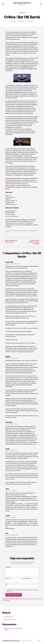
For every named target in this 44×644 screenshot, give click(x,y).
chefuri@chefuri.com (12, 185)
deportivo (20, 230)
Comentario (8, 567)
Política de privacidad (26, 640)
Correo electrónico (27, 578)
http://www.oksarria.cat (12, 216)
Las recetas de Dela (8, 616)
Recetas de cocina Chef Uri (10, 619)
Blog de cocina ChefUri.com (22, 3)
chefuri (14, 21)
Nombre (7, 578)
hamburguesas (26, 230)
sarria (8, 232)
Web (6, 584)
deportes (15, 230)
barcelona (11, 230)
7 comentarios (31, 21)
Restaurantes (22, 12)
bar (7, 230)
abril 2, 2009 (22, 21)
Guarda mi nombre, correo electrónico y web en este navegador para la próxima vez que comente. (22, 590)
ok (37, 230)
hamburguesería (32, 230)
